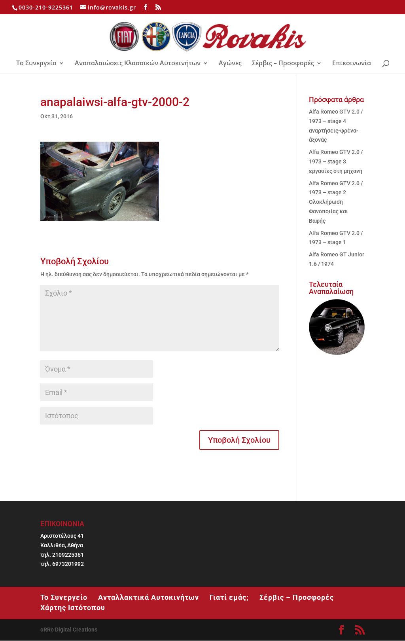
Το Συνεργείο (36, 63)
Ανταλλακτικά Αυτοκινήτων (148, 597)
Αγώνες (230, 63)
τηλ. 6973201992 (62, 564)
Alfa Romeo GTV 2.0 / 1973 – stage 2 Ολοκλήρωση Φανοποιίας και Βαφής (336, 202)
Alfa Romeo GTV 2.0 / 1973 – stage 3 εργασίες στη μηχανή (336, 161)
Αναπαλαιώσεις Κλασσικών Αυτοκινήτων (138, 63)
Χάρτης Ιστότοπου (72, 607)
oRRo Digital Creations (68, 629)
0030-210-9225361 (46, 7)
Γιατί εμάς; (229, 597)
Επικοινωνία (351, 63)
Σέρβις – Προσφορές (283, 63)
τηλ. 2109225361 (62, 555)
